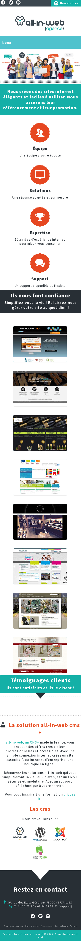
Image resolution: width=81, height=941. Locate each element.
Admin (73, 926)
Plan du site (32, 926)
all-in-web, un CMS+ (22, 742)
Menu (6, 42)
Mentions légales (13, 926)
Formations (61, 926)
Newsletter (69, 3)
